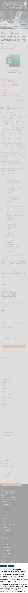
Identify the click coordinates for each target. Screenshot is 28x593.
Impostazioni (19, 565)
